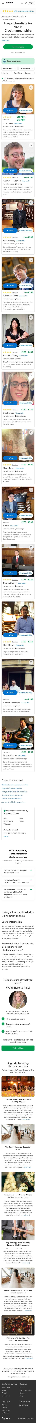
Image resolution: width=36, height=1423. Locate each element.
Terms (4, 1390)
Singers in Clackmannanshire (12, 788)
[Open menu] (3, 3)
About (4, 1405)
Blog (21, 1396)
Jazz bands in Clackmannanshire (13, 802)
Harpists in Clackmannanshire (12, 795)
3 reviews (15, 410)
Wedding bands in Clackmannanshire (15, 785)
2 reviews (15, 292)
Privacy (4, 1393)
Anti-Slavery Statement (6, 1411)
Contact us (6, 1396)
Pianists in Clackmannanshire (12, 799)
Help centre (6, 1387)
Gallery (22, 1393)
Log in (31, 3)
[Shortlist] (26, 3)
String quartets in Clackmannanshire (14, 792)
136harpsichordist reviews (24, 11)
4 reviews (6, 119)
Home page (6, 16)
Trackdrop (21, 1418)
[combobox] (10, 68)
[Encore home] (9, 3)
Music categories (25, 1390)
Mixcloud (31, 1418)
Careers (5, 1408)
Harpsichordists (18, 16)
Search (22, 1387)
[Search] (22, 3)
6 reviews (15, 352)
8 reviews (15, 580)
